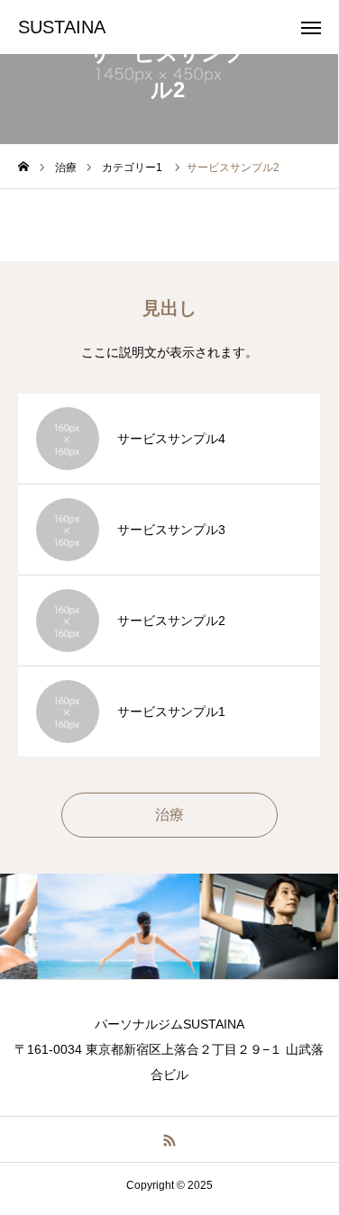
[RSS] (169, 1139)
